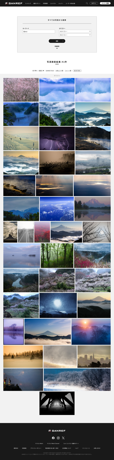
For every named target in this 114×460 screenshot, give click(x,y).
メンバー (61, 3)
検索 (57, 41)
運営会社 (16, 448)
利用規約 (24, 448)
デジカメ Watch (39, 443)
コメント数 (68, 70)
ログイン (94, 3)
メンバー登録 (105, 3)
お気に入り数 (59, 70)
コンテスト (53, 3)
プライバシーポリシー (35, 448)
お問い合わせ (97, 448)
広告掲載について (66, 448)
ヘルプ (76, 448)
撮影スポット (36, 3)
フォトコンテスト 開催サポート (71, 443)
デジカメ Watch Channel (53, 443)
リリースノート (86, 448)
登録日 (40, 70)
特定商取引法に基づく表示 (51, 448)
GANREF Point (50, 70)
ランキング (28, 3)
